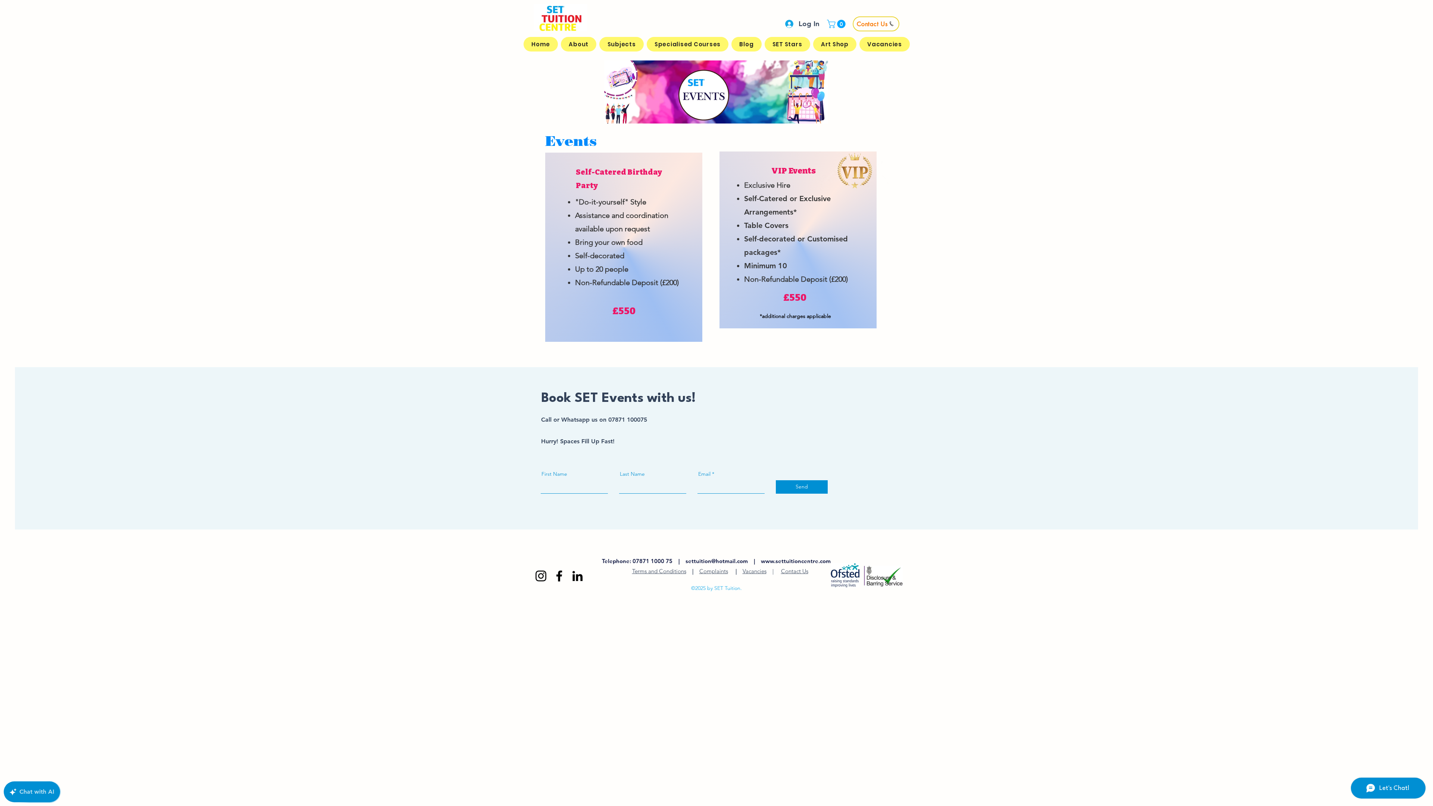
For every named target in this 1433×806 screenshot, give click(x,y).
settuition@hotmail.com (717, 561)
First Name (554, 474)
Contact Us (794, 571)
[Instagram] (541, 576)
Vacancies (755, 571)
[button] (837, 24)
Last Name (632, 474)
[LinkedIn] (577, 576)
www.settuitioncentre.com (796, 561)
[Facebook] (559, 576)
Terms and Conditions (659, 571)
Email (704, 474)
